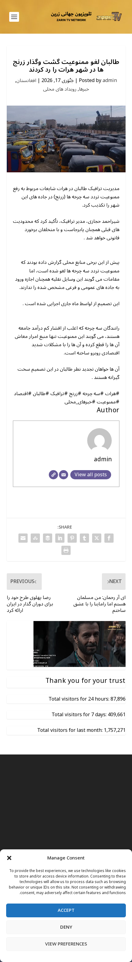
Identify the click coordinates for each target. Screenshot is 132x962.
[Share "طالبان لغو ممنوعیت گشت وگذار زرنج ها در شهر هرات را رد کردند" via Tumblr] (84, 538)
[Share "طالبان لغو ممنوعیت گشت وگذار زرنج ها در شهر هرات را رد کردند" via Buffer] (47, 538)
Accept (66, 910)
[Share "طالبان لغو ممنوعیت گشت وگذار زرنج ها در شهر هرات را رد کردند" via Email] (23, 538)
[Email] (63, 474)
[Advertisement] (66, 842)
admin (110, 80)
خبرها (84, 89)
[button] (9, 858)
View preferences (66, 944)
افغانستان (26, 80)
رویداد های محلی (59, 89)
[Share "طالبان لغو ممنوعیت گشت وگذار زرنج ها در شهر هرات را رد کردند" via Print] (66, 550)
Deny (66, 927)
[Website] (53, 474)
